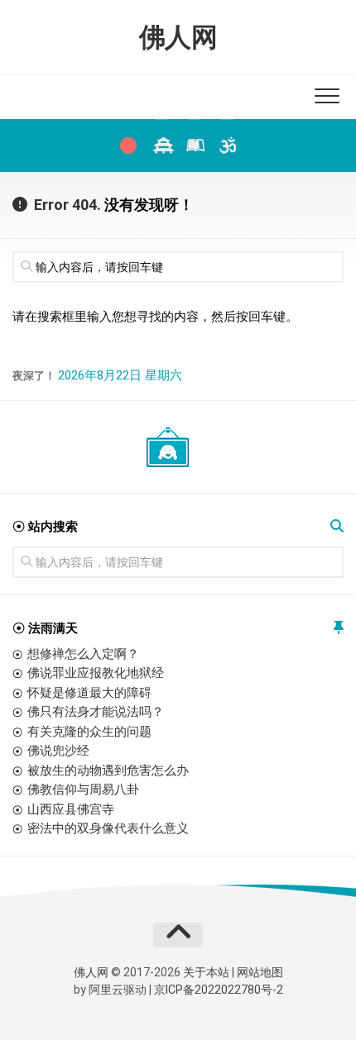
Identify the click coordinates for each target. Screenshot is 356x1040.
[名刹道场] (161, 145)
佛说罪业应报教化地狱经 (95, 673)
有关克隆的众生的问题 (89, 731)
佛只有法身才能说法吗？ (95, 711)
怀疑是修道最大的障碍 (89, 692)
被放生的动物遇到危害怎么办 (108, 770)
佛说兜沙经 (58, 750)
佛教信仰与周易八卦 (83, 789)
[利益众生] (194, 145)
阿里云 (106, 989)
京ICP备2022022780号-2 (218, 989)
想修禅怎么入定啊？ (83, 653)
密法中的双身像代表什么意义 (108, 828)
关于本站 (206, 972)
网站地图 (260, 972)
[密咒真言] (227, 145)
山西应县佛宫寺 (70, 809)
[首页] (128, 145)
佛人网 (178, 37)
